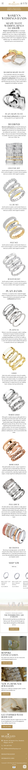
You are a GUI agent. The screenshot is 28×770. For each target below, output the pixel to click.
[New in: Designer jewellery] (14, 674)
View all (14, 566)
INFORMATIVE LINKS (7, 758)
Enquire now (14, 629)
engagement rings (20, 37)
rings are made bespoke (19, 34)
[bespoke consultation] (14, 643)
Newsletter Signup (8, 754)
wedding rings (6, 39)
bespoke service (5, 130)
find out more (7, 663)
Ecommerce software (22, 763)
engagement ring (15, 76)
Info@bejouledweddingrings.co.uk (12, 748)
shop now (6, 694)
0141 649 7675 (8, 745)
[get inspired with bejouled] (14, 705)
